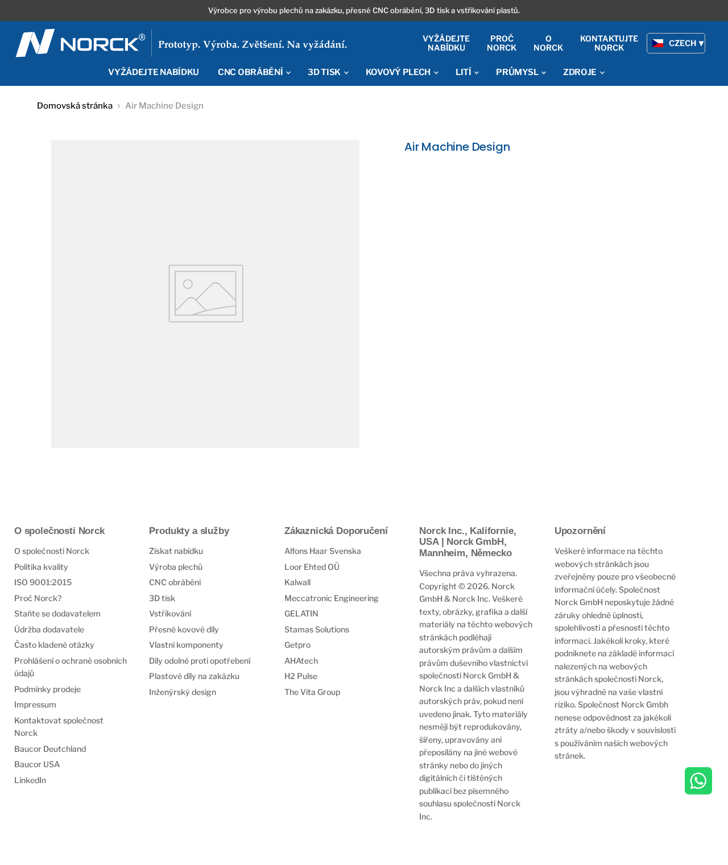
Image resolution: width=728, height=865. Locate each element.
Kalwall (297, 582)
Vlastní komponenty (186, 644)
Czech (682, 43)
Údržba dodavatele (49, 629)
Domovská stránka (75, 106)
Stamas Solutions (316, 629)
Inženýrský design (182, 692)
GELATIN (301, 613)
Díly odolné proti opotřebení (199, 660)
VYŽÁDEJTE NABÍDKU (153, 72)
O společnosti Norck (51, 551)
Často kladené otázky (54, 644)
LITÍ (464, 72)
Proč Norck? (37, 598)
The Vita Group (312, 692)
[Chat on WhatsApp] (698, 782)
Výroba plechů (175, 567)
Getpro (297, 644)
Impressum (35, 704)
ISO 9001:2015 (43, 582)
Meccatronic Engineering (331, 598)
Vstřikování (170, 613)
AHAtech (301, 660)
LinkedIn (30, 780)
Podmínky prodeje (47, 689)
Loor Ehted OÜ (312, 567)
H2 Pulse (300, 676)
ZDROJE (580, 72)
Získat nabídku (176, 551)
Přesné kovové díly (184, 629)
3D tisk (162, 598)
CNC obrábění (175, 582)
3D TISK (325, 72)
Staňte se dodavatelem (57, 613)
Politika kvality (41, 567)
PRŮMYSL (518, 72)
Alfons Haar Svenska (322, 551)
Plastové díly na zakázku (194, 676)
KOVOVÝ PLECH (399, 72)
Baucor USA (37, 764)
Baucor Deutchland (50, 749)
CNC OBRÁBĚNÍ (251, 72)
